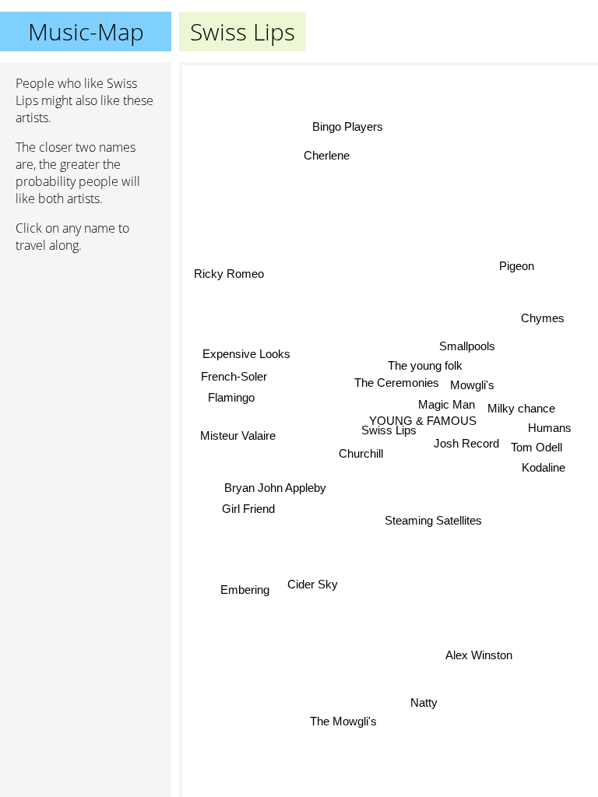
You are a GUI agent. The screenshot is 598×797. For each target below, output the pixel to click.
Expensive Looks (246, 353)
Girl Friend (248, 509)
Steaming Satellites (433, 520)
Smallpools (466, 346)
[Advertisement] (86, 348)
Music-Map (86, 31)
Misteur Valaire (238, 436)
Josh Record (466, 446)
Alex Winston (479, 654)
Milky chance (522, 406)
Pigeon (516, 265)
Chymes (543, 318)
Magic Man (447, 405)
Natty (424, 702)
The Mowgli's (344, 721)
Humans (550, 425)
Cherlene (326, 156)
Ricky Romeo (229, 275)
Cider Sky (313, 585)
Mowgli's (472, 385)
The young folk (425, 366)
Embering (244, 588)
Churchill (361, 453)
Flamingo (231, 398)
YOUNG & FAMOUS (423, 421)
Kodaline (543, 465)
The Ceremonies (396, 383)
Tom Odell (536, 444)
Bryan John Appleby (275, 489)
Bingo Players (347, 126)
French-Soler (234, 377)
